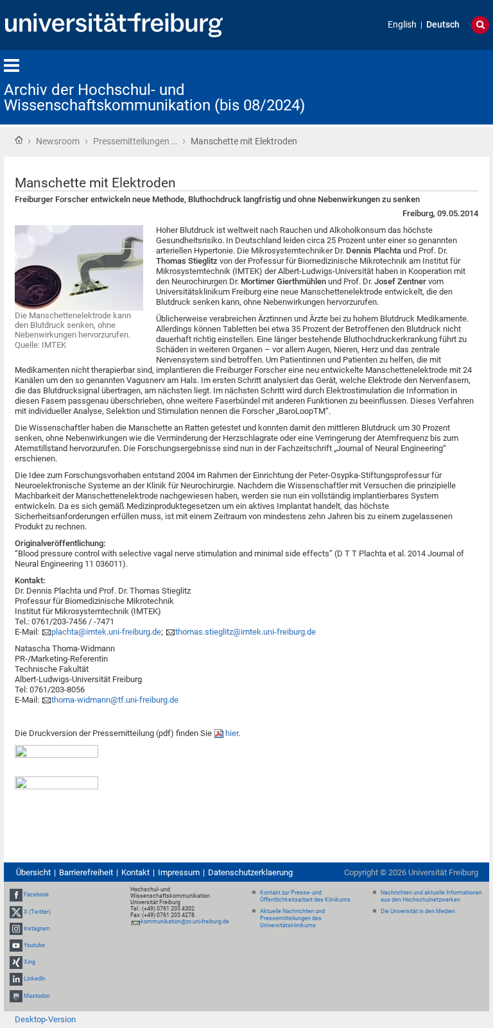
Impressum (179, 872)
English (402, 24)
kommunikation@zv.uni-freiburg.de (185, 921)
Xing (29, 962)
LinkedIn (35, 979)
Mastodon (37, 996)
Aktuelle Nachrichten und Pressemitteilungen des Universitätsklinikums (292, 918)
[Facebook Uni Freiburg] (16, 894)
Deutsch (443, 24)
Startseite (18, 139)
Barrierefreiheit (86, 872)
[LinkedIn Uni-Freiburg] (16, 979)
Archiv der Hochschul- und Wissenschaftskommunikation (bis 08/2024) (154, 97)
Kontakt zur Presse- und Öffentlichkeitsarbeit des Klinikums (305, 896)
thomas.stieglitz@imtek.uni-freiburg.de (245, 632)
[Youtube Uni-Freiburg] (16, 945)
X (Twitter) (37, 912)
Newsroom (58, 141)
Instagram (37, 928)
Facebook (36, 894)
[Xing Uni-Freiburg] (16, 962)
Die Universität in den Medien (418, 911)
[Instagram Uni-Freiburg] (16, 928)
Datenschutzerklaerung (250, 872)
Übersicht (33, 872)
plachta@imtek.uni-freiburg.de (106, 632)
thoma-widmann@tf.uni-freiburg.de (114, 700)
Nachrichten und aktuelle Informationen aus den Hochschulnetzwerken (431, 896)
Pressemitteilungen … (135, 141)
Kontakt (135, 872)
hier (231, 733)
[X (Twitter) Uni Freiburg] (16, 912)
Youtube (34, 945)
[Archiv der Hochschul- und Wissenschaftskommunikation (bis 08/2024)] (426, 86)
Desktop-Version (45, 1019)
